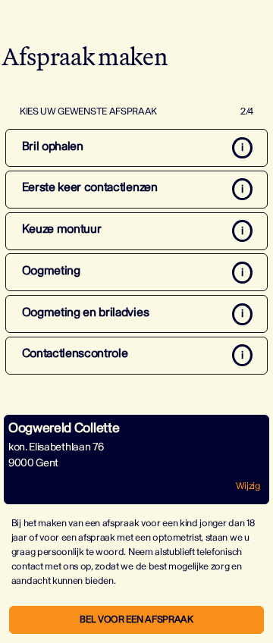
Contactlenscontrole (75, 353)
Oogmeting (51, 270)
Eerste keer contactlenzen (90, 187)
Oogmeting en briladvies (85, 312)
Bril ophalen (52, 146)
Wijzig (248, 486)
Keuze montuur (62, 229)
